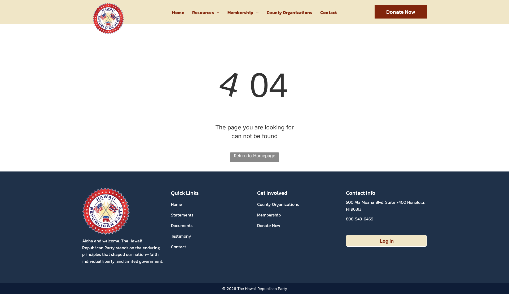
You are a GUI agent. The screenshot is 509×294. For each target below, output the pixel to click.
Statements (182, 215)
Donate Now (268, 225)
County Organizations (278, 204)
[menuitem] (178, 12)
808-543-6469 (359, 219)
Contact (178, 246)
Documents (181, 225)
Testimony (181, 236)
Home (176, 204)
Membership (269, 215)
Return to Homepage (254, 155)
